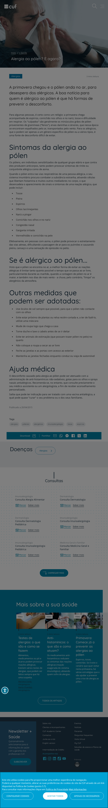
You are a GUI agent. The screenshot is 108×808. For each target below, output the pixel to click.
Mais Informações (78, 789)
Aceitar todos (55, 796)
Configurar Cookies (17, 796)
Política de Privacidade (57, 789)
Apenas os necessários (86, 796)
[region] (54, 790)
